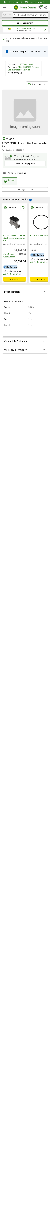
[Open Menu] (4, 7)
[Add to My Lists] (23, 207)
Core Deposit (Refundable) (9, 255)
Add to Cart (14, 279)
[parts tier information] (4, 173)
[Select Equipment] (9, 157)
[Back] (4, 39)
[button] (25, 23)
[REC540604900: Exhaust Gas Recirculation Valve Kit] (14, 222)
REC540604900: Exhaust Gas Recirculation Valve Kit (14, 238)
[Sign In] (45, 7)
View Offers (41, 2)
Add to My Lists (39, 84)
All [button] (4, 14)
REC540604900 (26, 64)
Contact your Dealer (25, 189)
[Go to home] (25, 7)
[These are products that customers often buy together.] (30, 200)
